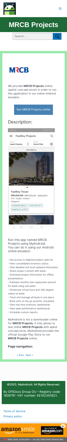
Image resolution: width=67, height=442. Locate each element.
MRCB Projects (33, 24)
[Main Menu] (60, 8)
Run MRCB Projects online (33, 109)
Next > (29, 355)
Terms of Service (14, 411)
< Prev (20, 355)
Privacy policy (12, 416)
